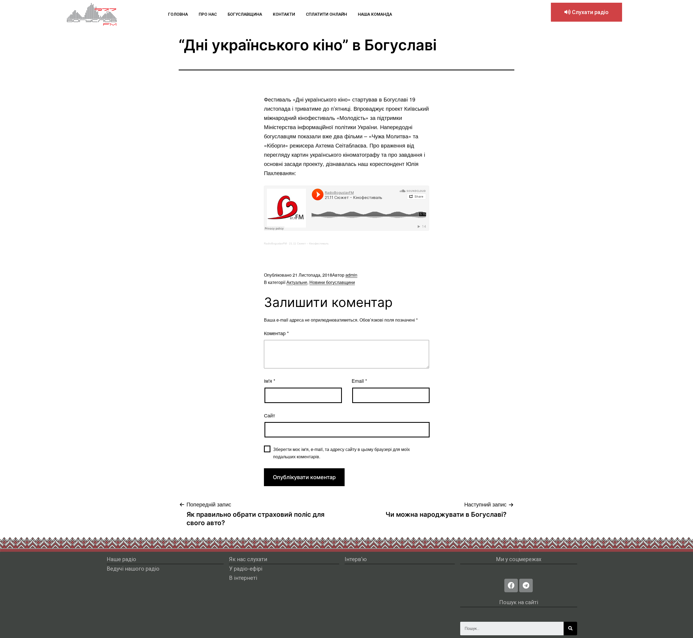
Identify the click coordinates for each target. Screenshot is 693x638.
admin (351, 275)
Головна (178, 14)
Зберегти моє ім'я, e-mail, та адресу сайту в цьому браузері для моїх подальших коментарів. (341, 453)
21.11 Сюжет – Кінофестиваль (309, 243)
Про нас (208, 14)
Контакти (284, 14)
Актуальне (296, 282)
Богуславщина (245, 14)
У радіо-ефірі (245, 568)
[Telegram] (526, 585)
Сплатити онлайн (326, 14)
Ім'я (269, 380)
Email (359, 380)
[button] (586, 12)
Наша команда (375, 14)
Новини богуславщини (332, 282)
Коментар (276, 332)
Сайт (269, 415)
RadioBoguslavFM (275, 243)
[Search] (570, 628)
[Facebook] (511, 585)
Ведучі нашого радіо (133, 568)
